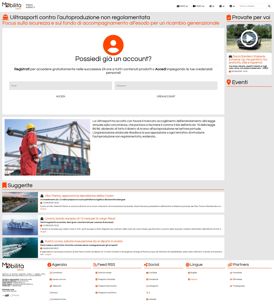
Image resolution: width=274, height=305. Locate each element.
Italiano (194, 279)
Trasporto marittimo (107, 293)
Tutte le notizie (104, 273)
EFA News (237, 279)
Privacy (54, 293)
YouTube (153, 273)
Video (199, 6)
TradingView (239, 286)
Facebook (153, 279)
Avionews (237, 273)
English (194, 273)
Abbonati (57, 286)
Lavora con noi (59, 279)
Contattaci (57, 273)
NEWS (182, 6)
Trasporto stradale (106, 279)
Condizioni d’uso (58, 299)
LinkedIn (152, 299)
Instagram (153, 286)
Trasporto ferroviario (107, 286)
